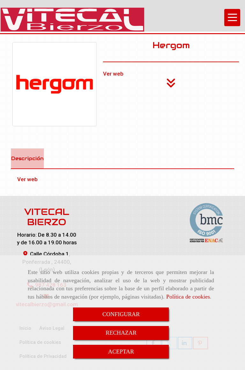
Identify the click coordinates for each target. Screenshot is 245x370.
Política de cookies (188, 296)
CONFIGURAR (121, 314)
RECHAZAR (121, 332)
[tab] (27, 158)
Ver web (113, 73)
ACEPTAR (121, 351)
